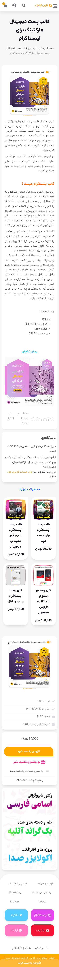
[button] (24, 5)
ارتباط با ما (15, 901)
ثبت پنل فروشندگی (18, 883)
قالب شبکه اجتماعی (38, 48)
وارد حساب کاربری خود (19, 472)
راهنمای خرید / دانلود (41, 892)
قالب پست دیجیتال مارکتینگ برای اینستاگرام (30, 30)
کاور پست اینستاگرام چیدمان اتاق (16, 595)
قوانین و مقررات (45, 883)
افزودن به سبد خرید (28, 751)
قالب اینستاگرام (19, 48)
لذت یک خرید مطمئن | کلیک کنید (29, 948)
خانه (51, 48)
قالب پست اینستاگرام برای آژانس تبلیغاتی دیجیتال (15, 536)
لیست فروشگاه (15, 892)
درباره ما (42, 901)
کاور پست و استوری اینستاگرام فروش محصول (43, 601)
